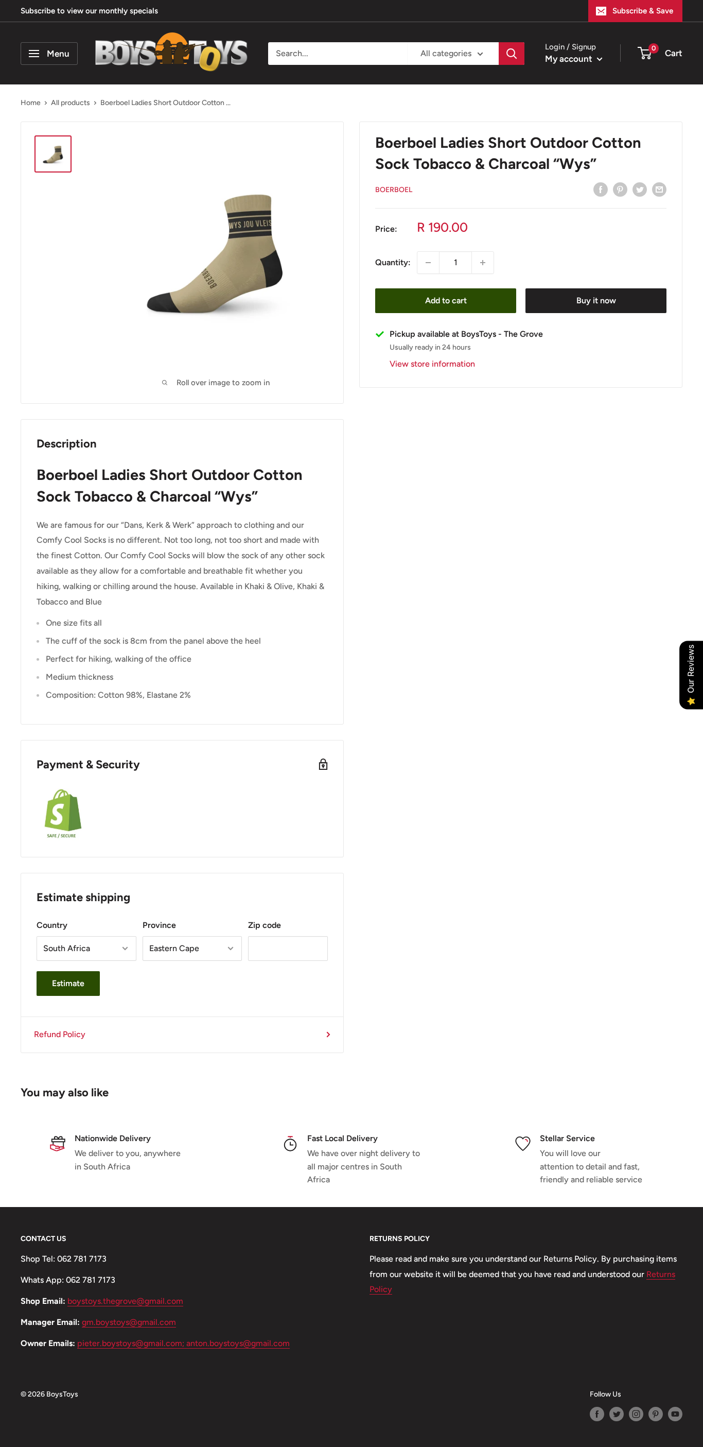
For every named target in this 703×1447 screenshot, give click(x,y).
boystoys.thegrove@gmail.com (125, 1301)
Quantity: (393, 262)
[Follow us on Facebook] (597, 1414)
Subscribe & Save (642, 10)
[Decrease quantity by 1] (428, 262)
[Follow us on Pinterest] (655, 1414)
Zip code (264, 925)
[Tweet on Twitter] (639, 189)
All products (70, 102)
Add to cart (446, 300)
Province (159, 925)
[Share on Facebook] (600, 189)
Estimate (68, 983)
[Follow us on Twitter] (616, 1414)
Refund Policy (59, 1034)
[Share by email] (659, 189)
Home (31, 102)
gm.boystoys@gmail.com (129, 1322)
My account (569, 59)
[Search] (511, 53)
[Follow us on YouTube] (675, 1414)
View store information (432, 364)
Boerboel (393, 189)
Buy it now (596, 300)
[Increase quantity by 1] (483, 262)
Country (52, 925)
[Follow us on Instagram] (636, 1414)
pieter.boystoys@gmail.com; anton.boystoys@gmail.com (183, 1343)
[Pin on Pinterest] (620, 189)
